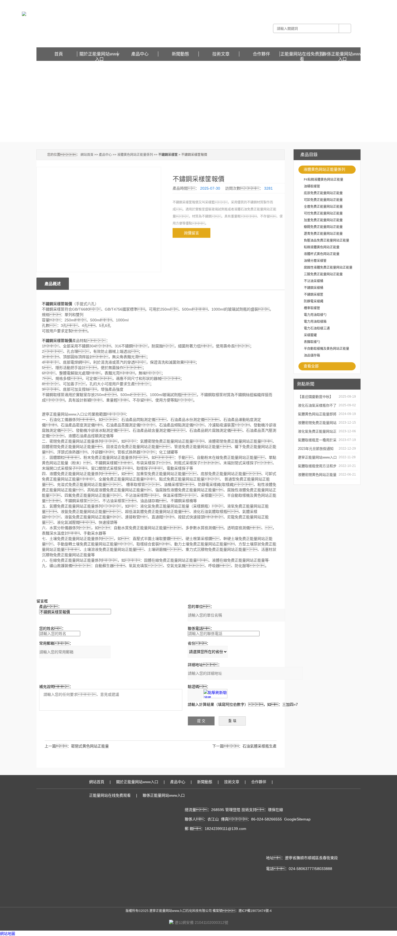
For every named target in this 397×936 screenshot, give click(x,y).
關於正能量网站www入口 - (267, 4)
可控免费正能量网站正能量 (323, 213)
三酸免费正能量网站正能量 (323, 274)
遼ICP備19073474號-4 (255, 911)
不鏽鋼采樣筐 (313, 294)
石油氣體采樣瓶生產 (260, 746)
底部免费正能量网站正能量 (323, 193)
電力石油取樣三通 (317, 328)
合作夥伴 (261, 54)
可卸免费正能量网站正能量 (323, 200)
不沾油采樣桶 (313, 281)
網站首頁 (86, 155)
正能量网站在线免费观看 (343, 4)
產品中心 (140, 54)
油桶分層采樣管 (315, 261)
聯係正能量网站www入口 (342, 54)
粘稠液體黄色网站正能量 (321, 247)
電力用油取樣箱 (315, 322)
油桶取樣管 (312, 186)
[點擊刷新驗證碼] (215, 693)
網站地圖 (7, 933)
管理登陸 (232, 810)
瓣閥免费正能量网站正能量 (323, 227)
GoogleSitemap (297, 819)
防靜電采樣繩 (313, 301)
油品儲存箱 (312, 355)
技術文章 (221, 54)
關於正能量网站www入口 (99, 54)
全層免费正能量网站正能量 (323, 207)
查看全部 (311, 366)
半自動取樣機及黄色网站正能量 (326, 349)
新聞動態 (180, 54)
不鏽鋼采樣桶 (313, 288)
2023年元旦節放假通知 (316, 449)
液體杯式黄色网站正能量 (321, 254)
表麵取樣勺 (312, 342)
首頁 (58, 54)
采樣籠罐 (310, 335)
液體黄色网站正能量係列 (324, 169)
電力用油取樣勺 (315, 315)
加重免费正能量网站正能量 (323, 220)
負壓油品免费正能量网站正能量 (326, 240)
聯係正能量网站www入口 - (306, 4)
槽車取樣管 (312, 308)
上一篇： (58, 746)
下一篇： (227, 746)
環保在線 (275, 810)
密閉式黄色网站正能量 (90, 746)
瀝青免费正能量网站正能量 (323, 234)
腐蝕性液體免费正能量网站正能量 (328, 267)
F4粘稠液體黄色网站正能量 (323, 180)
